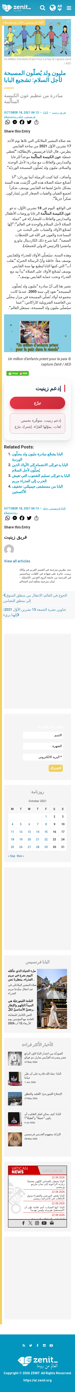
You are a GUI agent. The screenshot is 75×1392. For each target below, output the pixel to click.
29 (46, 847)
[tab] (23, 1170)
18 (12, 839)
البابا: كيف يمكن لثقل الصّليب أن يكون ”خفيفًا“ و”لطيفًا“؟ (42, 1116)
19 (20, 839)
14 (37, 831)
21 (37, 839)
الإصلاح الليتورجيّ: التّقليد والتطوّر (43, 1093)
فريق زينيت (59, 112)
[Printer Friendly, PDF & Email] (17, 373)
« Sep (11, 856)
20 (29, 839)
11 (12, 831)
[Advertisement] (37, 671)
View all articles (17, 561)
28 (37, 847)
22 (46, 839)
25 (12, 847)
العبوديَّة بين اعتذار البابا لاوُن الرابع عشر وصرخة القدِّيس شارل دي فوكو (45, 1055)
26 (20, 847)
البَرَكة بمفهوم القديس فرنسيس (42, 1134)
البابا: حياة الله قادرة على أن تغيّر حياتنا (42, 1075)
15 (46, 831)
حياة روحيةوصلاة (13, 22)
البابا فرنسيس (34, 22)
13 (29, 831)
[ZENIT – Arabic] (21, 8)
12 (20, 831)
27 (29, 847)
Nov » (20, 856)
